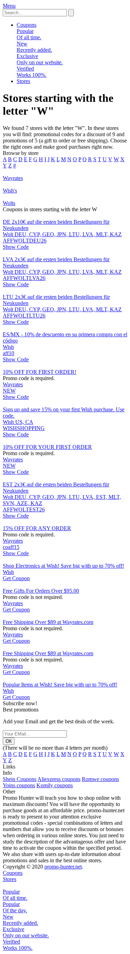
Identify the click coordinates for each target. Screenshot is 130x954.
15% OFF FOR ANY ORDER (37, 528)
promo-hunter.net (63, 867)
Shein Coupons (19, 779)
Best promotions (20, 710)
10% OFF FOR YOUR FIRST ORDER (47, 447)
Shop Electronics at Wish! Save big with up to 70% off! (63, 566)
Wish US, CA (18, 422)
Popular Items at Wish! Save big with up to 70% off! (60, 685)
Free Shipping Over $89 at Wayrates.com (48, 622)
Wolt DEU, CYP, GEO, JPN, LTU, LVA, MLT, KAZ (62, 234)
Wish (8, 347)
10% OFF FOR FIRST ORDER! (39, 372)
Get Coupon (16, 578)
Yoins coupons (19, 785)
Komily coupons (54, 785)
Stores (23, 81)
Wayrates (13, 384)
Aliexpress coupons (58, 779)
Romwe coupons (100, 779)
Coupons (26, 25)
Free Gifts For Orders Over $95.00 (41, 591)
